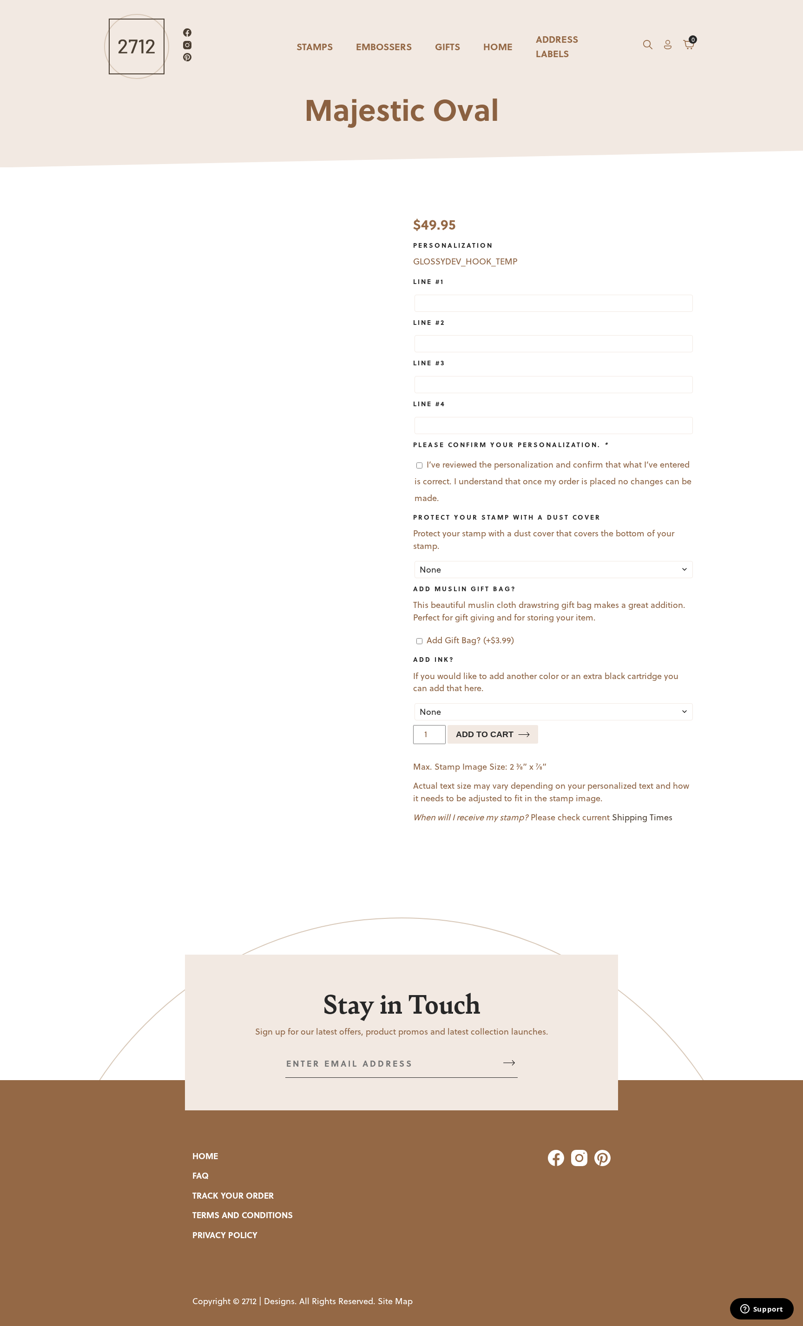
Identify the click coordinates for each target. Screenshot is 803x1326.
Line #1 (428, 281)
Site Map (395, 1301)
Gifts (447, 46)
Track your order (233, 1195)
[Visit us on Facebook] (187, 34)
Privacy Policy (224, 1235)
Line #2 (429, 322)
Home (498, 46)
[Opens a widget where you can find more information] (762, 1309)
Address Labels (557, 46)
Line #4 (429, 403)
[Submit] (509, 1063)
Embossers (384, 46)
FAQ (200, 1175)
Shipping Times (642, 817)
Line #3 (429, 362)
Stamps (314, 46)
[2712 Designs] (137, 46)
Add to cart (484, 734)
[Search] (647, 46)
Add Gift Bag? (470, 640)
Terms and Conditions (242, 1215)
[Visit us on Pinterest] (187, 59)
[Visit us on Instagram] (187, 46)
